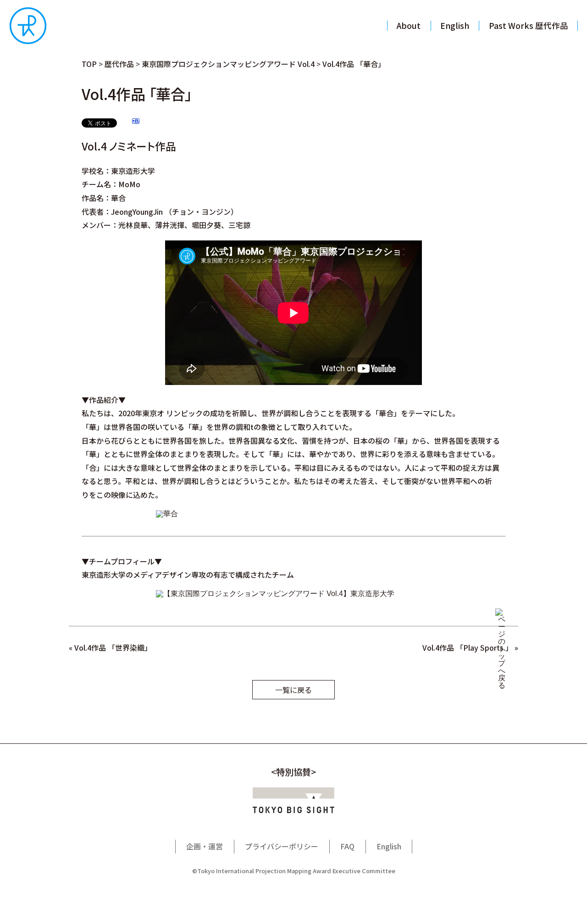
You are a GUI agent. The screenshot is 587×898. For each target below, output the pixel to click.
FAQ (347, 846)
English (389, 846)
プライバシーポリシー (281, 846)
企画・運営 (204, 846)
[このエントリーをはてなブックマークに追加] (135, 122)
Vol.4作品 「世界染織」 (111, 647)
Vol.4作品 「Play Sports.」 (467, 647)
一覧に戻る (293, 689)
